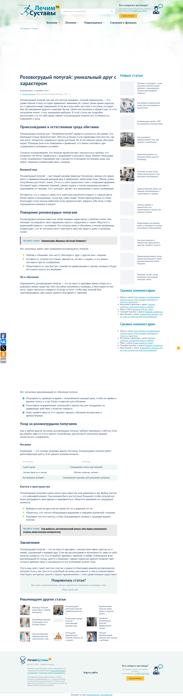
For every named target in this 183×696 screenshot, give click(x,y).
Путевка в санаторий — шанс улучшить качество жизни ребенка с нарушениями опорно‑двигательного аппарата (149, 88)
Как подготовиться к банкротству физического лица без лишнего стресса (148, 242)
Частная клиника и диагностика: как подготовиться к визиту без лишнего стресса (149, 208)
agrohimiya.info (93, 694)
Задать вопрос (128, 15)
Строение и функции (123, 22)
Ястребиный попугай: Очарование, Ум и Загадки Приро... (41, 622)
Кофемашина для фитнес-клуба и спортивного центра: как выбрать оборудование (149, 225)
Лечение (70, 22)
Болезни (52, 22)
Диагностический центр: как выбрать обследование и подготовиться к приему (149, 191)
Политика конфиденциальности (52, 673)
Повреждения (93, 22)
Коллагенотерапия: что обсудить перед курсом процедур (147, 157)
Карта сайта (91, 672)
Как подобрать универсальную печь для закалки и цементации (148, 139)
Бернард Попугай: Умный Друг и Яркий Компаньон (41, 610)
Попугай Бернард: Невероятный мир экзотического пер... (41, 636)
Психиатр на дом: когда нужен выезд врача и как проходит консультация (148, 174)
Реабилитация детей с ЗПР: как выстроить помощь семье (150, 122)
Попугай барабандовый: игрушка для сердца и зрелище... (108, 636)
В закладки (24, 5)
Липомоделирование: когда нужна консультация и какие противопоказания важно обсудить (149, 260)
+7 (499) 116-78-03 (139, 11)
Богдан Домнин (28, 94)
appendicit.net (106, 694)
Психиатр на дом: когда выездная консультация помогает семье (147, 277)
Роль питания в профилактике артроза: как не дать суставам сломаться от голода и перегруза (140, 299)
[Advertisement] (91, 51)
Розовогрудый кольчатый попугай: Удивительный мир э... (73, 610)
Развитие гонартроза (153, 311)
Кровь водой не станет (143, 309)
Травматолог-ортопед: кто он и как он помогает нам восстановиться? (141, 315)
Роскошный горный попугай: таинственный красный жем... (73, 622)
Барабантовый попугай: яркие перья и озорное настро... (106, 610)
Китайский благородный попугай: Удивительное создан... (105, 623)
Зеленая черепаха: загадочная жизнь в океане (137, 305)
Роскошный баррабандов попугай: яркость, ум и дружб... (74, 636)
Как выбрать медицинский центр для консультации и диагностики (148, 105)
